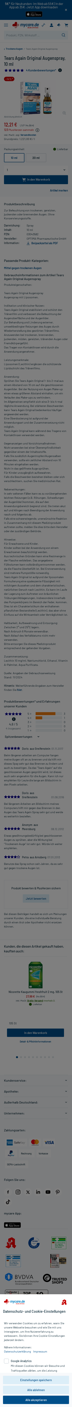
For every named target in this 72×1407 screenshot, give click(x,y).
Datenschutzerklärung (17, 1351)
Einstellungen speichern (36, 1380)
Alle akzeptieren (36, 1400)
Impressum (40, 1351)
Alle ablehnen (36, 1390)
